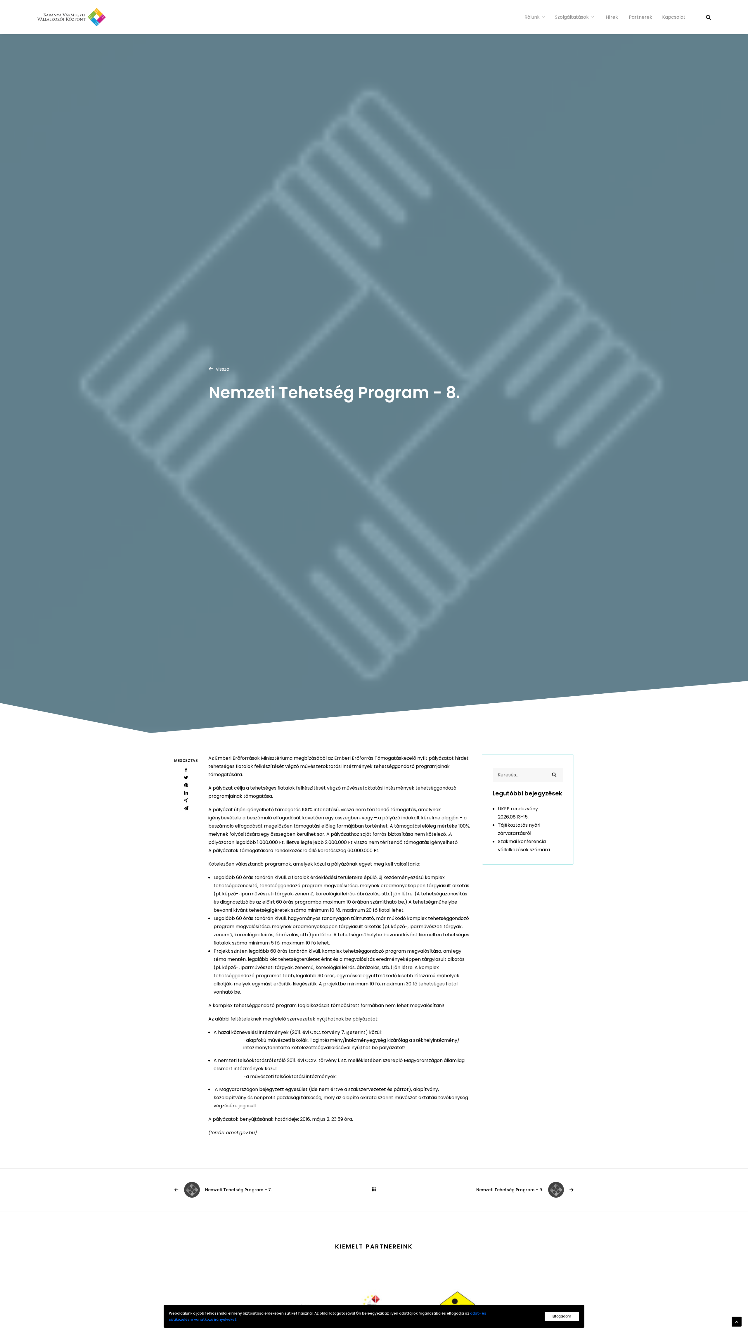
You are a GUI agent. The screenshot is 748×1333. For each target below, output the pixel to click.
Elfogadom (562, 1316)
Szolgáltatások (572, 17)
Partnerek (640, 17)
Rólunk (532, 17)
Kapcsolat (673, 17)
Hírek (612, 17)
